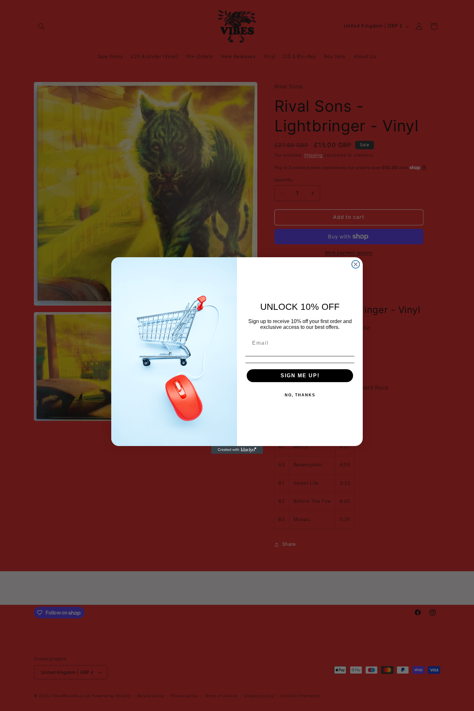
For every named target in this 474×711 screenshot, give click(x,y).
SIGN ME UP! (300, 375)
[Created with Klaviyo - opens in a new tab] (237, 450)
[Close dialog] (356, 264)
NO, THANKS (300, 395)
